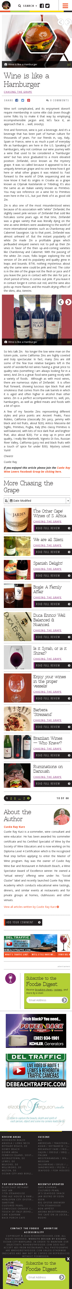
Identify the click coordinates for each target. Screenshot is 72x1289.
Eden (41, 1199)
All (40, 1140)
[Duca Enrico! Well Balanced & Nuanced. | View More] (17, 626)
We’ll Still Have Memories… (19, 954)
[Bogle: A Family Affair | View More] (17, 596)
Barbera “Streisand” (42, 712)
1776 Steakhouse (13, 1193)
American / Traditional (54, 1143)
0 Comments (59, 100)
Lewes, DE (8, 1161)
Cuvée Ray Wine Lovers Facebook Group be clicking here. (37, 469)
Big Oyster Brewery (51, 1202)
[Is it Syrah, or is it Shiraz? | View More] (17, 657)
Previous (61, 21)
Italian (42, 1155)
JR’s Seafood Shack (51, 1193)
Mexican (43, 1161)
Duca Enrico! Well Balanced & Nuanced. (49, 620)
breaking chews (43, 989)
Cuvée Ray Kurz (14, 827)
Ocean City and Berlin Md (20, 1173)
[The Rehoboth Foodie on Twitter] (47, 5)
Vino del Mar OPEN (44, 954)
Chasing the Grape (18, 92)
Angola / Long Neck (16, 1143)
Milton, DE (9, 1170)
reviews (58, 989)
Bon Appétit (46, 1208)
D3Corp (61, 1239)
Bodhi (42, 1218)
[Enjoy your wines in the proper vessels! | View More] (17, 688)
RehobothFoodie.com (45, 1236)
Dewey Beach (11, 1149)
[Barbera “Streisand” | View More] (17, 719)
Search (28, 6)
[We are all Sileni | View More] (17, 546)
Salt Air (7, 1190)
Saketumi (8, 1202)
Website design (40, 1239)
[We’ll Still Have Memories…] (19, 943)
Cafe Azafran (11, 1214)
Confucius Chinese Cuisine (21, 1208)
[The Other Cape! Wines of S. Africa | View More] (17, 520)
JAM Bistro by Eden (51, 1196)
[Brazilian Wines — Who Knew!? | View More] (17, 747)
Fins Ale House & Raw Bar (20, 1196)
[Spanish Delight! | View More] (17, 570)
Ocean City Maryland (17, 1242)
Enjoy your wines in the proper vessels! (49, 681)
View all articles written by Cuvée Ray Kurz (30, 907)
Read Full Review (48, 528)
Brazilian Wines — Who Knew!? (47, 740)
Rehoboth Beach (13, 1140)
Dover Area (10, 1152)
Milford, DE (10, 1164)
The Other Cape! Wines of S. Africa (49, 513)
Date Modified (21, 500)
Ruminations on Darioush (48, 769)
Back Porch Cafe (13, 1218)
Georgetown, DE (13, 1158)
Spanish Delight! (48, 563)
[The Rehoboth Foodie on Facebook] (42, 5)
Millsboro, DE (12, 1167)
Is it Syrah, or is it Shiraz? (50, 650)
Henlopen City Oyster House (21, 1199)
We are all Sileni (48, 539)
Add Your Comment (20, 922)
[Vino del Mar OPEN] (45, 943)
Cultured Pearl (12, 1205)
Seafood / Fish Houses (54, 1170)
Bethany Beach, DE (15, 1146)
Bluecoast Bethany (15, 1187)
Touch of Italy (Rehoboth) (20, 1212)
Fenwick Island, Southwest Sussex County (31, 1155)
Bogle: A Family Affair (47, 589)
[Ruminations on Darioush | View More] (17, 776)
